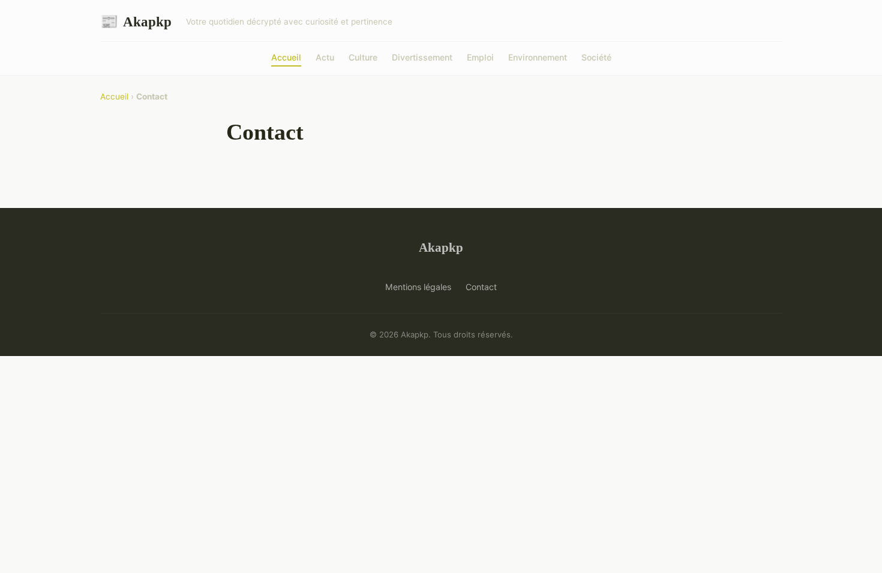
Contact (481, 287)
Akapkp (136, 21)
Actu (325, 57)
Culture (363, 57)
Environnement (537, 57)
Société (596, 57)
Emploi (480, 57)
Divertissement (422, 57)
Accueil (286, 57)
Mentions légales (418, 287)
